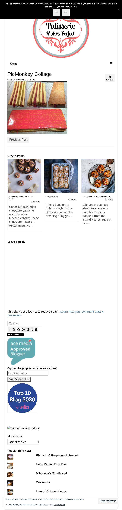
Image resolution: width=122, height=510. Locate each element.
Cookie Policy (59, 505)
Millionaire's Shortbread (51, 473)
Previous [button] (10, 197)
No (66, 12)
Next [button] (112, 197)
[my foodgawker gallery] (23, 428)
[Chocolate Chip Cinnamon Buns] (65, 176)
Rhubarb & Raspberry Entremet (57, 455)
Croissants (43, 482)
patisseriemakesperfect (19, 79)
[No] (118, 9)
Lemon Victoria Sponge (51, 491)
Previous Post (18, 139)
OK (56, 12)
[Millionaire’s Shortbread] (102, 176)
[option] (28, 192)
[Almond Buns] (28, 176)
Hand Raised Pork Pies (51, 464)
